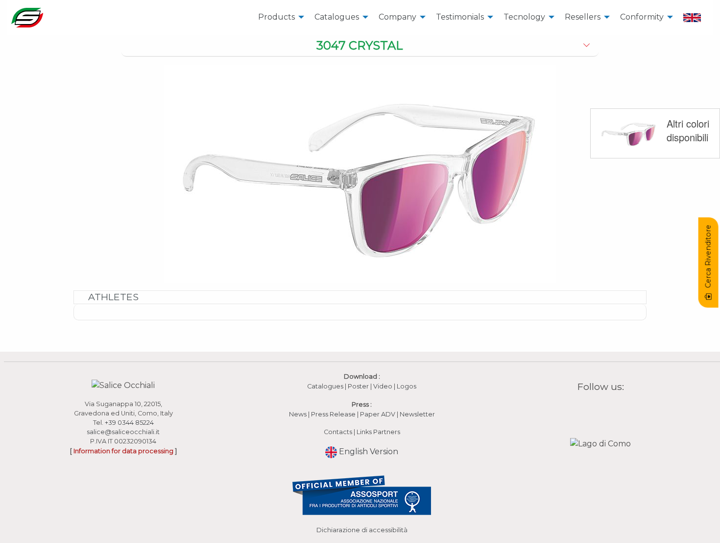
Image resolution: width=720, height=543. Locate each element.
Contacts (338, 432)
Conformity (642, 17)
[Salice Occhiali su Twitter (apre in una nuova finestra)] (619, 409)
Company (397, 17)
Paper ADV (377, 414)
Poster (358, 386)
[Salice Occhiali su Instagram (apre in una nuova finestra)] (594, 409)
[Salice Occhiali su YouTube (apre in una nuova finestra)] (606, 409)
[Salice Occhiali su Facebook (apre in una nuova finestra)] (582, 409)
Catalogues (336, 17)
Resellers (582, 17)
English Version (367, 451)
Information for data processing (123, 451)
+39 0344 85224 (129, 422)
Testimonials (460, 17)
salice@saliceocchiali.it (123, 432)
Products (276, 17)
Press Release (333, 414)
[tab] (360, 46)
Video (383, 386)
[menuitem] (278, 17)
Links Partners (378, 432)
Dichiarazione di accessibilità (362, 530)
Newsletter (417, 414)
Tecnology (524, 17)
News (298, 414)
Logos (406, 386)
